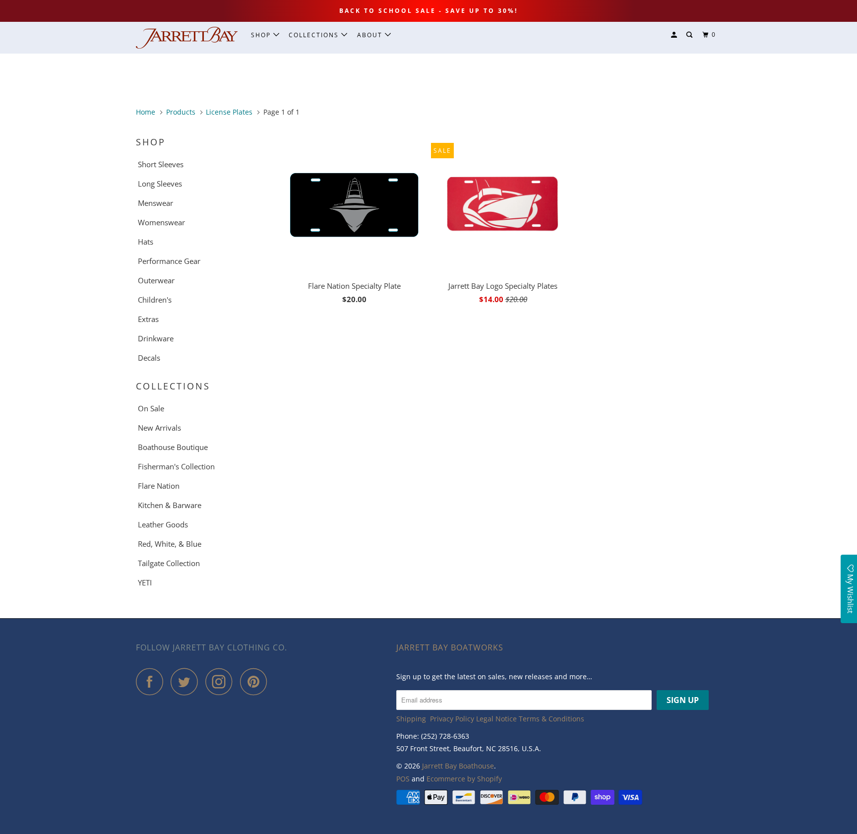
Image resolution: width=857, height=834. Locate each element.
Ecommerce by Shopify (464, 778)
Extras (148, 319)
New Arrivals (159, 428)
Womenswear (161, 222)
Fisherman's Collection (176, 466)
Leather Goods (163, 524)
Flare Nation (159, 486)
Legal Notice (496, 718)
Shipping (411, 718)
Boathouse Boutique (173, 447)
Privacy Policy (452, 718)
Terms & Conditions (551, 718)
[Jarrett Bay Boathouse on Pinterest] (256, 681)
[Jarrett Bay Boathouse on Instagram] (221, 681)
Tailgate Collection (169, 563)
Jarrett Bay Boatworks (449, 647)
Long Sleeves (160, 184)
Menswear (155, 203)
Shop (262, 35)
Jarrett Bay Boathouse (458, 765)
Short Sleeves (161, 164)
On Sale (151, 408)
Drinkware (156, 338)
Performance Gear (169, 261)
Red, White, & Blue (169, 544)
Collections (315, 35)
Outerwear (156, 280)
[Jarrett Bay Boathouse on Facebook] (152, 681)
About (371, 35)
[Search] (690, 35)
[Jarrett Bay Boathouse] (187, 37)
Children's (155, 300)
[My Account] (675, 35)
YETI (145, 582)
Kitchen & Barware (169, 505)
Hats (145, 242)
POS (403, 778)
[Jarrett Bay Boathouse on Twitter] (187, 681)
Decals (149, 358)
